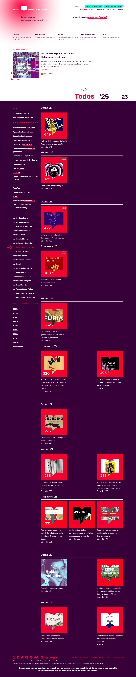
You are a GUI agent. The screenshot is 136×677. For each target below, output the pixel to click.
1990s (15, 338)
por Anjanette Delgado (22, 243)
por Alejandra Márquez (22, 226)
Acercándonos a (24, 128)
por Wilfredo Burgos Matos (24, 297)
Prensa (109, 9)
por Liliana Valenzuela (22, 277)
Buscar (78, 6)
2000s (16, 342)
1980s (15, 334)
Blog (111, 36)
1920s (15, 309)
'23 (124, 97)
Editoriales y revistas (88, 37)
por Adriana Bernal (20, 218)
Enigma (47, 660)
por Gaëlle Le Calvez (21, 251)
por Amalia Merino (20, 239)
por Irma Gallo (18, 264)
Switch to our (90, 17)
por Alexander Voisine (22, 231)
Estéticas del (24, 201)
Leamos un (19, 184)
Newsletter (101, 9)
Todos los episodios (21, 113)
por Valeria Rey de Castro (23, 293)
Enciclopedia (45, 36)
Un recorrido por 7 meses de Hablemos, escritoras (57, 55)
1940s (15, 317)
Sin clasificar (18, 347)
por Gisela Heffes (20, 256)
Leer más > (44, 69)
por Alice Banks (19, 235)
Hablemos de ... (19, 164)
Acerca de (92, 9)
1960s (15, 326)
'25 (104, 96)
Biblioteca (68, 37)
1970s (15, 330)
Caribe (18, 168)
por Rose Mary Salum (21, 285)
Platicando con (22, 140)
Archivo (120, 9)
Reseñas (16, 188)
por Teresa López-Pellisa (23, 289)
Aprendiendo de (23, 132)
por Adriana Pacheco (21, 222)
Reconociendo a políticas (23, 156)
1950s (15, 322)
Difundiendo (22, 144)
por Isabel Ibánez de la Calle (24, 268)
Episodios (23, 37)
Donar (82, 9)
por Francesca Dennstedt (23, 247)
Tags (114, 9)
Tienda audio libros (112, 6)
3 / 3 (21, 192)
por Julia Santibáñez (21, 272)
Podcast (85, 657)
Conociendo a (23, 136)
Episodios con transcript (23, 117)
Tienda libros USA (93, 6)
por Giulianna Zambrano (23, 260)
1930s (15, 313)
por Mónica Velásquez (22, 281)
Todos (84, 96)
